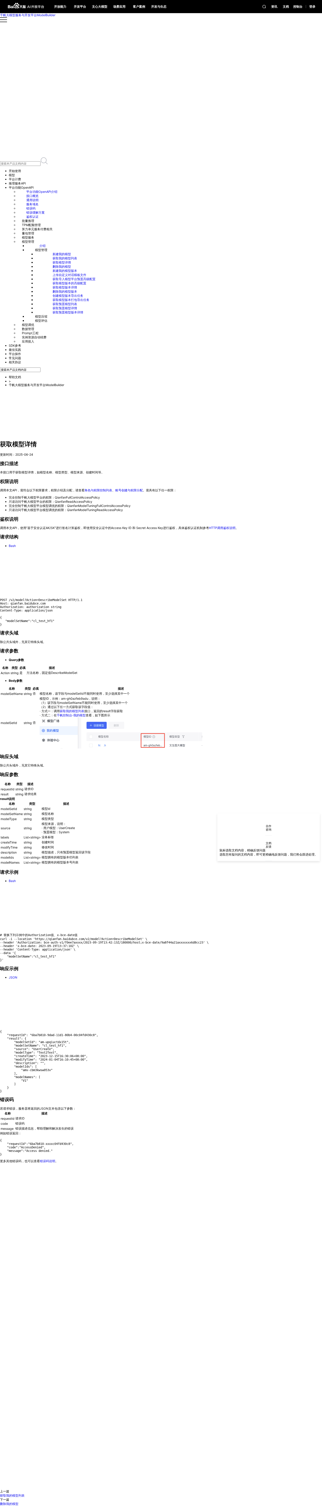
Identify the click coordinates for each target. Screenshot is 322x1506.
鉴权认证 (32, 216)
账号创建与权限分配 (129, 490)
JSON (13, 977)
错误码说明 (47, 1161)
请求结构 (18, 404)
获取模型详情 (62, 262)
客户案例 (139, 6)
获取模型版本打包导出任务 (71, 300)
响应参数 (18, 421)
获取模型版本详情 (65, 287)
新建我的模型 (62, 254)
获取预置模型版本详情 (68, 312)
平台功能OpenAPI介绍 (41, 191)
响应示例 (18, 429)
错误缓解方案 (35, 212)
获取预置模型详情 (65, 308)
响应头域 (18, 417)
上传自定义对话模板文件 (69, 275)
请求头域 (18, 409)
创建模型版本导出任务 (68, 295)
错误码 (30, 208)
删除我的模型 (62, 266)
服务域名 (32, 204)
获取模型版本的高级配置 (69, 283)
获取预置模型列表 (65, 304)
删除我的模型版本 (65, 291)
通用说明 (32, 200)
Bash (12, 546)
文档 (286, 6)
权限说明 (18, 396)
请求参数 (18, 413)
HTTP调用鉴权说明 (222, 528)
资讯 (274, 6)
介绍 (42, 246)
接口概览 (32, 196)
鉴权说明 (18, 400)
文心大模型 (99, 6)
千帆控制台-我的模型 (71, 715)
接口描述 (18, 392)
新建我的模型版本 (65, 270)
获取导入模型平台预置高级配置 (74, 279)
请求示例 (18, 425)
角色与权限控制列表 (98, 490)
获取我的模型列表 (65, 258)
